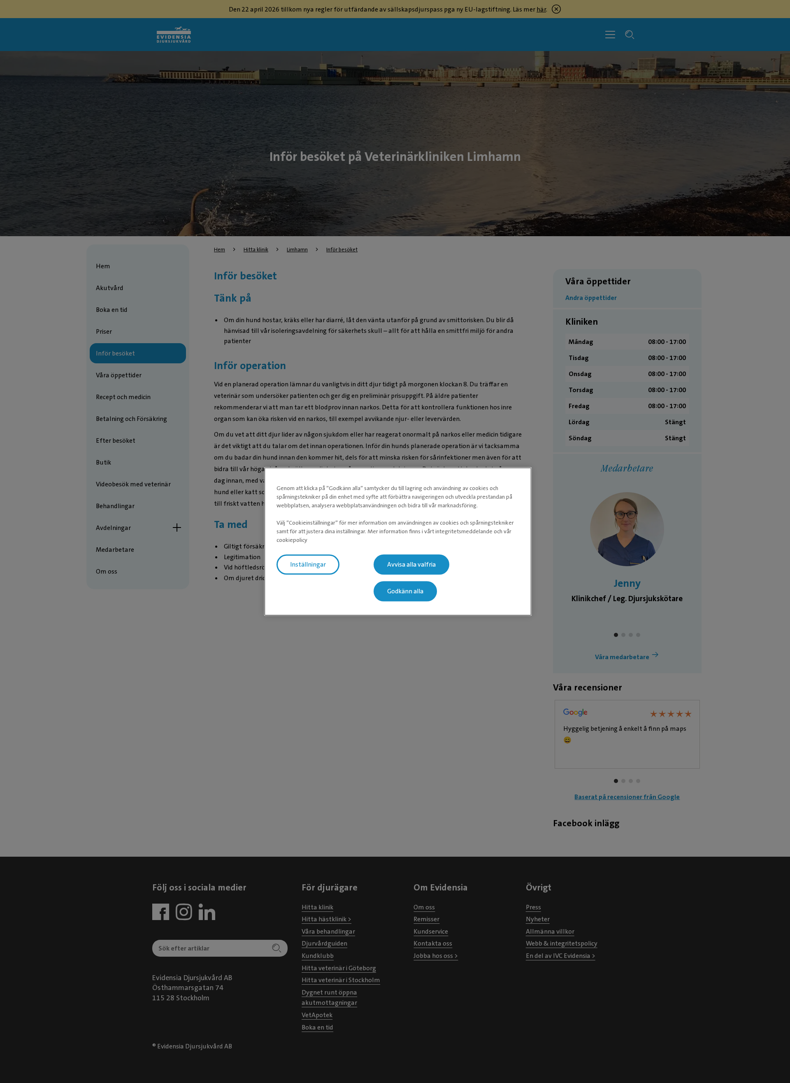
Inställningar (308, 564)
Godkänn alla (405, 591)
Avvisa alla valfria (411, 564)
